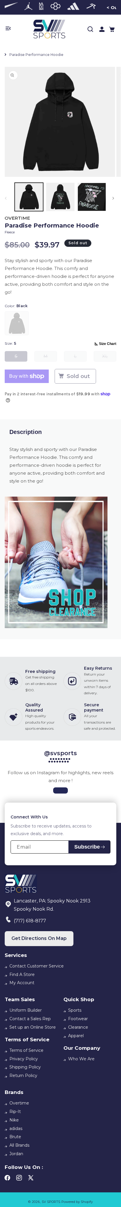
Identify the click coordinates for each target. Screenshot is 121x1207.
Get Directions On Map (39, 938)
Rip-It (15, 1111)
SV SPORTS (51, 1202)
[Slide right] (114, 198)
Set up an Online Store (32, 1027)
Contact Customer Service (36, 966)
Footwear (78, 1018)
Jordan (16, 1153)
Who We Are (81, 1058)
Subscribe (87, 847)
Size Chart (107, 344)
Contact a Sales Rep (30, 1018)
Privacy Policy (23, 1058)
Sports (74, 1010)
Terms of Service (26, 1050)
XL (109, 358)
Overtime (19, 1103)
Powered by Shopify (77, 1202)
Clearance (78, 1027)
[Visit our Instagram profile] (60, 790)
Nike (14, 1120)
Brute (15, 1136)
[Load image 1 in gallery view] (29, 197)
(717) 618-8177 (30, 921)
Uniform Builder (25, 1010)
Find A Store (22, 974)
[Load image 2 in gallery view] (60, 197)
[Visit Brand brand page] (28, 7)
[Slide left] (6, 198)
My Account (21, 982)
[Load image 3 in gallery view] (92, 197)
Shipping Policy (25, 1067)
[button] (112, 29)
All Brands (19, 1145)
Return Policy (23, 1075)
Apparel (76, 1035)
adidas (15, 1128)
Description (25, 432)
